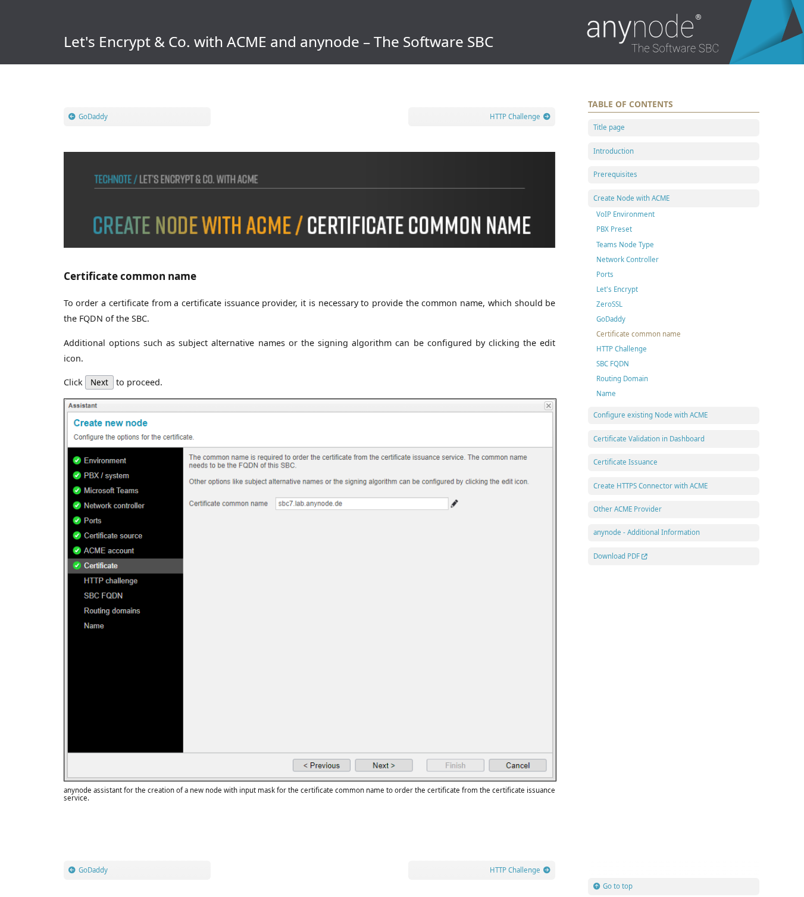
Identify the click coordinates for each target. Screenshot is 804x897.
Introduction (613, 151)
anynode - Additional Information (646, 532)
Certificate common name (638, 333)
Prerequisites (615, 174)
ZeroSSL (609, 304)
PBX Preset (614, 229)
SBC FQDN (612, 363)
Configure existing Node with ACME (650, 414)
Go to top (618, 886)
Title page (609, 127)
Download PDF (616, 556)
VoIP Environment (625, 214)
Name (606, 393)
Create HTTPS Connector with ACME (650, 485)
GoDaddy (610, 318)
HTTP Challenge (621, 348)
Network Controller (627, 259)
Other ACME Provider (627, 508)
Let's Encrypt (617, 289)
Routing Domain (622, 378)
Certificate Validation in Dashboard (649, 438)
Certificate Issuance (625, 461)
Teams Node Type (625, 244)
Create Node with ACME (631, 198)
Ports (605, 274)
